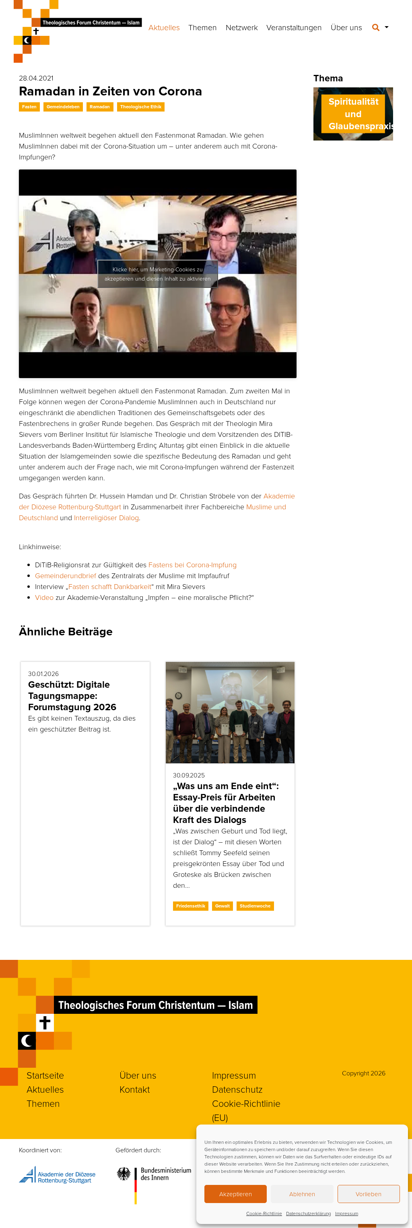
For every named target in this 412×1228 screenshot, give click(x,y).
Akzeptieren (235, 1194)
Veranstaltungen (294, 27)
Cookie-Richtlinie (264, 1213)
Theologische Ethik (140, 106)
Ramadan (100, 106)
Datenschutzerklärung (308, 1213)
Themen (202, 27)
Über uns (346, 27)
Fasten (29, 106)
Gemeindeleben (63, 106)
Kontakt (134, 1089)
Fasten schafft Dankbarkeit (109, 586)
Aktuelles (164, 27)
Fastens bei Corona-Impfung (192, 564)
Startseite (45, 1075)
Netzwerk (242, 27)
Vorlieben (368, 1194)
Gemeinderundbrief (65, 575)
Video (44, 597)
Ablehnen (302, 1194)
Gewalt (222, 906)
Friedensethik (190, 906)
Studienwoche (255, 906)
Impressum (346, 1213)
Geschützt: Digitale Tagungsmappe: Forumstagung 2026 (72, 696)
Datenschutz (237, 1089)
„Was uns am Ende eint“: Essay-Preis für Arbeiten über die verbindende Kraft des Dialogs (226, 803)
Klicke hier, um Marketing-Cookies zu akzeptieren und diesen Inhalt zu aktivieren (158, 273)
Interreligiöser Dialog (106, 517)
